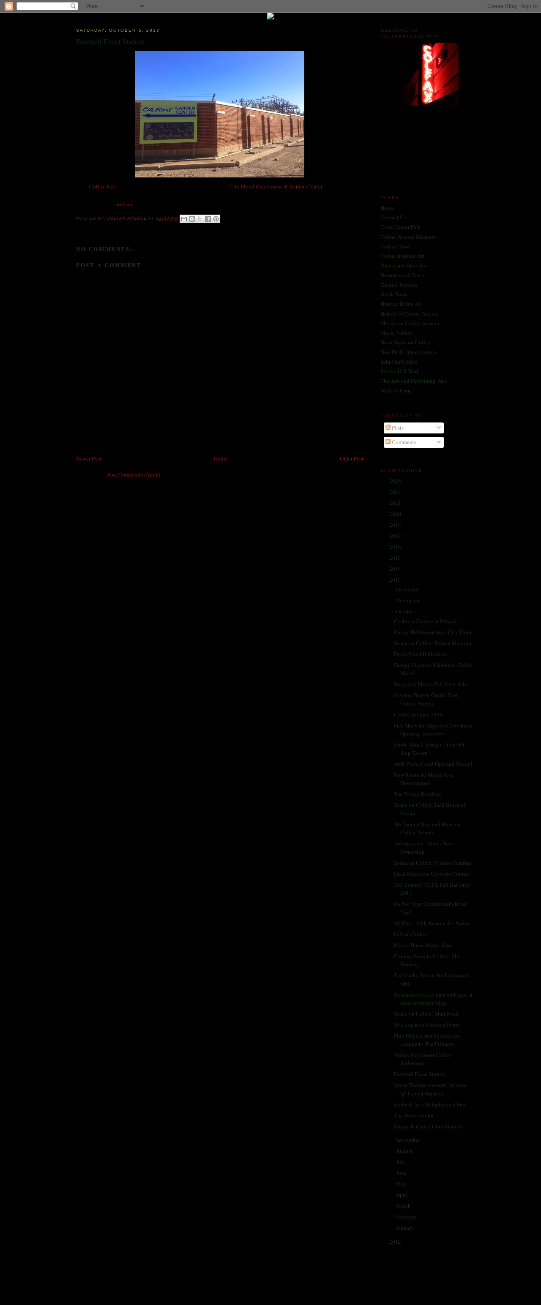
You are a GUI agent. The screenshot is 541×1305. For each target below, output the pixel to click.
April (402, 1195)
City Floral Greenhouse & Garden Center (276, 186)
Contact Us (393, 217)
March (404, 1206)
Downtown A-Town (402, 275)
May (402, 1184)
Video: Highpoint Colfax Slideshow (422, 1059)
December (408, 589)
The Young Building (417, 794)
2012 (395, 1241)
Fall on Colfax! (411, 934)
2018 (395, 525)
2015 (395, 557)
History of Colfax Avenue (409, 313)
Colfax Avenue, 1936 (418, 714)
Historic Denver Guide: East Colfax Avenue (426, 699)
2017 (395, 535)
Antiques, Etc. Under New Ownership (423, 847)
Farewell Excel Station (419, 1074)
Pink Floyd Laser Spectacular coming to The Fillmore (427, 1040)
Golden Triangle (399, 285)
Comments (403, 442)
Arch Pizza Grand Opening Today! (433, 764)
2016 (395, 546)
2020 (395, 514)
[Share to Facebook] (208, 219)
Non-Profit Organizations (408, 352)
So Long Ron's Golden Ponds (427, 1024)
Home (220, 458)
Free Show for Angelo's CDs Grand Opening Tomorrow (433, 730)
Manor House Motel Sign (423, 945)
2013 (395, 579)
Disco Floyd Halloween (420, 654)
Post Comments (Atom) (133, 474)
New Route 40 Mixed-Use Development (423, 779)
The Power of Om (413, 1115)
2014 (395, 568)
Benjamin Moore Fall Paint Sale (430, 684)
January (405, 1227)
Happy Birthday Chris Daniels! (429, 1126)
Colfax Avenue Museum (408, 236)
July (401, 1162)
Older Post (351, 458)
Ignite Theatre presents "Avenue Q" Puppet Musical (430, 1089)
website (125, 204)
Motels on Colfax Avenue (409, 323)
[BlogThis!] (192, 219)
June (402, 1173)
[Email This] (184, 219)
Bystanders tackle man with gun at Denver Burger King (433, 999)
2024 (395, 492)
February (407, 1217)
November (408, 600)
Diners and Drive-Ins (403, 265)
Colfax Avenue (127, 218)
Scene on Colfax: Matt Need (426, 1013)
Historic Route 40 (400, 304)
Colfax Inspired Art (402, 255)
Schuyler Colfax (399, 361)
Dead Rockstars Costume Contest (432, 873)
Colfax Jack (102, 186)
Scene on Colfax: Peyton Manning (433, 643)
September (408, 1140)
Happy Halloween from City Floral (433, 632)
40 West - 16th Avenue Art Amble (432, 923)
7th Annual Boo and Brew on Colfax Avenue (427, 828)
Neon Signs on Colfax (405, 342)
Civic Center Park (400, 227)
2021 (395, 503)
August (405, 1151)
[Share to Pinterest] (216, 219)
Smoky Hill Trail (399, 371)
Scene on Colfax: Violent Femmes (433, 862)
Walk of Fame (396, 390)
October (405, 611)
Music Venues (396, 332)
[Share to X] (200, 219)
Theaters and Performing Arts (413, 380)
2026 (395, 481)
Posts (397, 427)
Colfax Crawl (395, 246)
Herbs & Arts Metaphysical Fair (430, 1104)
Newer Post (88, 458)
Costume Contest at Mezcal (425, 621)
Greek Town (394, 294)
